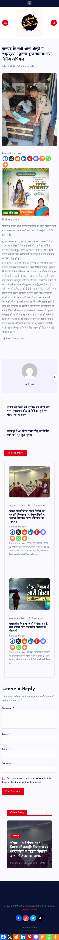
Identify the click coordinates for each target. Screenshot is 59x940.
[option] (29, 844)
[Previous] (44, 812)
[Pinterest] (30, 158)
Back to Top (31, 928)
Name (6, 734)
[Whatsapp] (48, 158)
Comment (8, 708)
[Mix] (42, 158)
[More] (5, 165)
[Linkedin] (23, 158)
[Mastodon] (36, 158)
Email (6, 749)
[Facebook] (5, 158)
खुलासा (15, 836)
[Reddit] (17, 158)
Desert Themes (29, 910)
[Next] (49, 812)
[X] (11, 158)
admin (29, 384)
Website (6, 763)
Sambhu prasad (18, 863)
